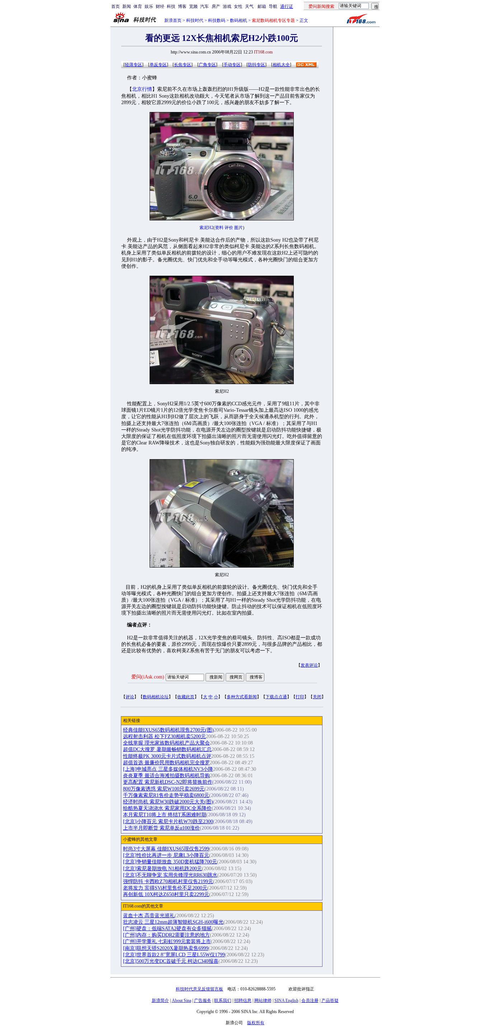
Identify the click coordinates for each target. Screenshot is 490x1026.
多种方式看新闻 (242, 696)
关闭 (317, 696)
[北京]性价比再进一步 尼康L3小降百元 (166, 855)
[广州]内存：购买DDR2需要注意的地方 (166, 935)
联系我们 (222, 1000)
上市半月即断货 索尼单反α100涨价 (161, 828)
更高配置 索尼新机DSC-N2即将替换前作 (167, 782)
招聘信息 (242, 1000)
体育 (137, 6)
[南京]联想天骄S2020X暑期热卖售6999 (165, 948)
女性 (238, 6)
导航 (273, 6)
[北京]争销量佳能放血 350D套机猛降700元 (170, 861)
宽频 (193, 6)
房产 (216, 6)
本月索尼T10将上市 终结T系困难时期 (164, 814)
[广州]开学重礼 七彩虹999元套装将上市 (167, 941)
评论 (130, 696)
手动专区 (232, 64)
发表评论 (309, 665)
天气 (249, 6)
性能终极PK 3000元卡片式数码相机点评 (167, 756)
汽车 (204, 6)
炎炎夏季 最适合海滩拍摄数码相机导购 (166, 775)
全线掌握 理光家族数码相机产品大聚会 (166, 743)
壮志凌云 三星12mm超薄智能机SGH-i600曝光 (173, 922)
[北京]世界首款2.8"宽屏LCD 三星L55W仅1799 (174, 954)
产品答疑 (330, 1000)
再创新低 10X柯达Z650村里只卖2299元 (166, 894)
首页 (115, 6)
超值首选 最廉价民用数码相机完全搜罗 (166, 762)
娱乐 (149, 6)
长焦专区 (182, 64)
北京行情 (142, 89)
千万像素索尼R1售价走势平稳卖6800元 (166, 795)
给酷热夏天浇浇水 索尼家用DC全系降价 (167, 808)
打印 (300, 696)
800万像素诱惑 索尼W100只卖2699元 (163, 789)
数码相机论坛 (156, 696)
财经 (160, 6)
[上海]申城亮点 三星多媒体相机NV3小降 (168, 769)
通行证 (286, 6)
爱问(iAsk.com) (147, 677)
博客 (182, 6)
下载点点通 (276, 696)
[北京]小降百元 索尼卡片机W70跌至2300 (168, 821)
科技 (171, 6)
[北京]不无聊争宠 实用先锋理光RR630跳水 (170, 875)
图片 (238, 227)
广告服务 (202, 1000)
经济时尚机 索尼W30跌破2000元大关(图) (168, 802)
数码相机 (238, 20)
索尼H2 (206, 227)
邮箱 (262, 6)
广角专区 (207, 64)
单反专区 (158, 64)
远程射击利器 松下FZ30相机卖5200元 (164, 736)
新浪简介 (160, 1000)
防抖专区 (256, 64)
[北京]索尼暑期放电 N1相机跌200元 (162, 868)
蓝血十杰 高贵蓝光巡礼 (149, 915)
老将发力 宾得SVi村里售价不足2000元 (165, 888)
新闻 (126, 6)
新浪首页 (173, 20)
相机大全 (281, 64)
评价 (229, 227)
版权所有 (255, 1022)
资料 (219, 227)
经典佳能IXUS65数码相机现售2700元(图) (168, 730)
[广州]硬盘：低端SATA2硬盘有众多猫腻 (167, 928)
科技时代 (194, 20)
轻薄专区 (133, 64)
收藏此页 (185, 696)
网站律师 (263, 1000)
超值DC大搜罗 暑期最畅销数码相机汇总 (167, 749)
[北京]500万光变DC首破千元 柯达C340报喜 (170, 961)
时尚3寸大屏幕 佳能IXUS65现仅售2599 (166, 849)
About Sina (181, 1000)
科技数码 (216, 20)
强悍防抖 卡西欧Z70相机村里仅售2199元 (168, 881)
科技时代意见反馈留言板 (199, 989)
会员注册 (310, 1000)
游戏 (227, 6)
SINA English (286, 1000)
